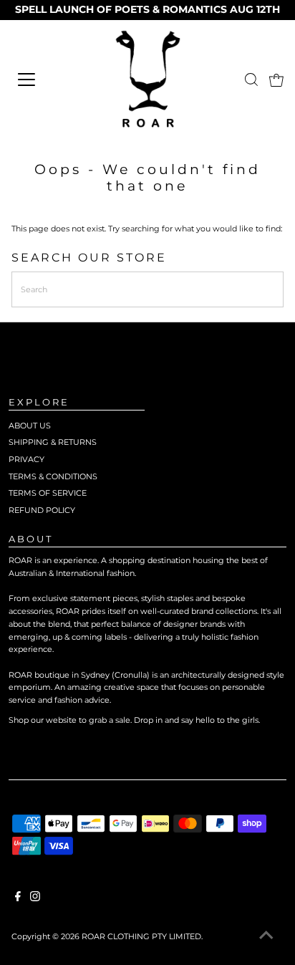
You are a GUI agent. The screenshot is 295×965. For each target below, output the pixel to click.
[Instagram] (35, 898)
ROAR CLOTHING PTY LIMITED (141, 936)
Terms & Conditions (53, 476)
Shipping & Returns (53, 442)
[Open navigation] (47, 79)
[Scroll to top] (266, 936)
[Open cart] (276, 79)
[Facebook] (17, 898)
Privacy (26, 459)
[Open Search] (251, 79)
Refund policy (42, 510)
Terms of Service (48, 493)
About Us (30, 426)
